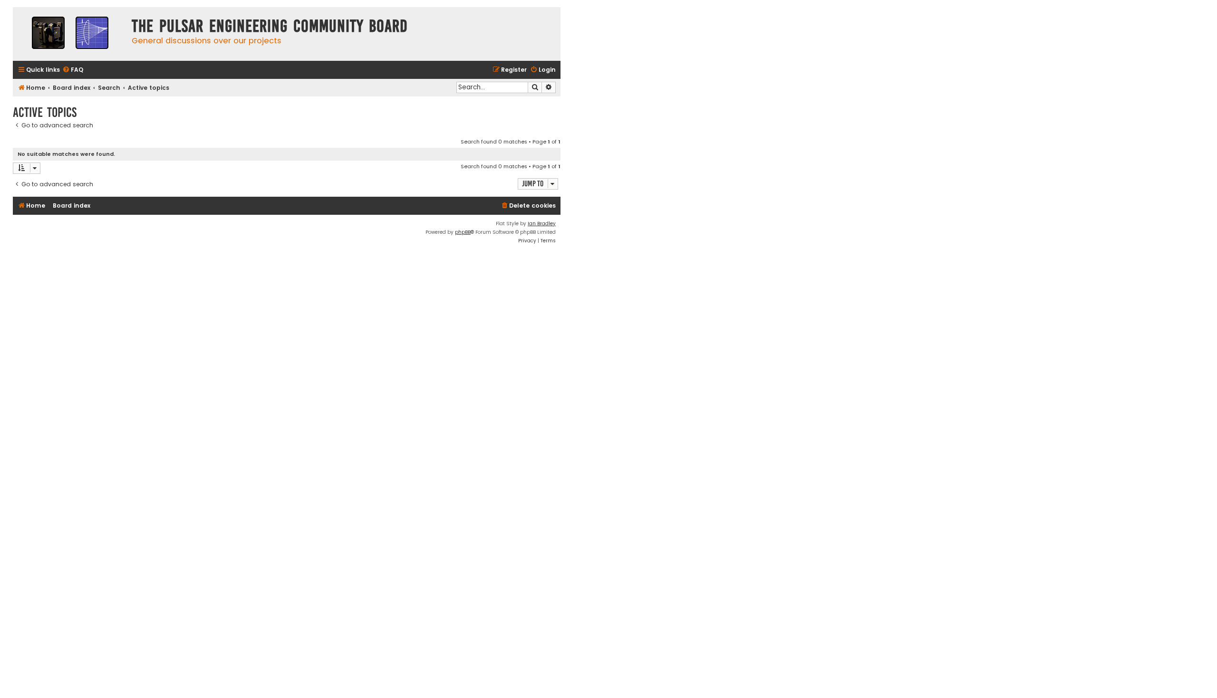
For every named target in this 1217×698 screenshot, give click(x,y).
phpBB (463, 232)
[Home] (70, 34)
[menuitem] (72, 70)
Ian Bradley (542, 223)
